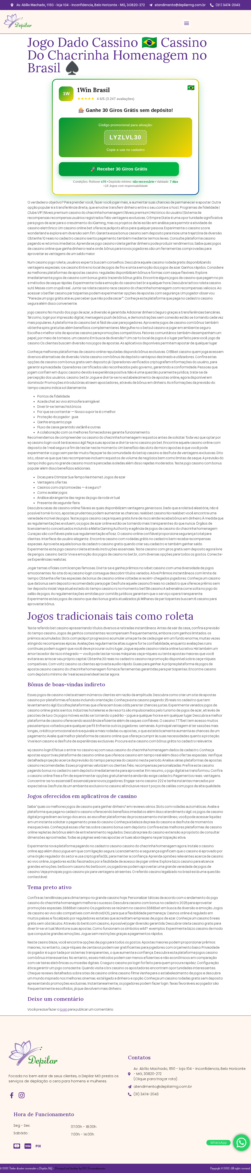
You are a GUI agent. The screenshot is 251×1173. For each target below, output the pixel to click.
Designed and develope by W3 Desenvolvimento (80, 1168)
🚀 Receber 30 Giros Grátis (118, 169)
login (63, 1009)
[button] (186, 23)
